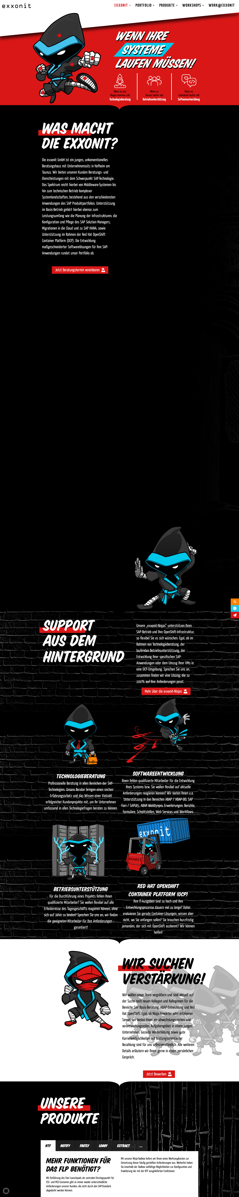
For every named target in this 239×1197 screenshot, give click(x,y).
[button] (6, 1191)
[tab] (48, 1145)
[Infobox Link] (120, 86)
